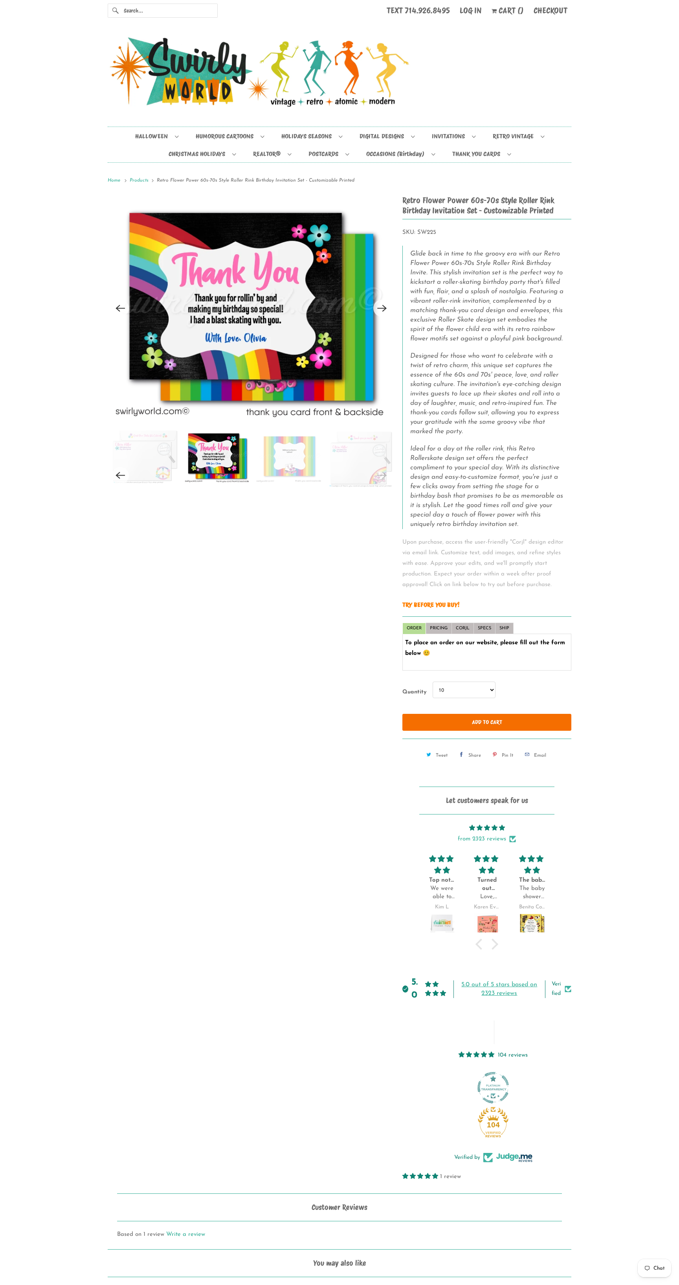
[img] (486, 828)
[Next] (382, 308)
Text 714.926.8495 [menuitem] (418, 10)
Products (140, 180)
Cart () (510, 10)
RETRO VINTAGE (515, 136)
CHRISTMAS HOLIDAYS (198, 154)
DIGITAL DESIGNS (383, 136)
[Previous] (120, 308)
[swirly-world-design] (339, 76)
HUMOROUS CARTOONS (226, 136)
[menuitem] (156, 136)
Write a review (185, 1234)
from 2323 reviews (482, 839)
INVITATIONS (450, 136)
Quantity (414, 692)
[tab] (414, 628)
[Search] (115, 11)
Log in (471, 10)
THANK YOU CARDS (477, 154)
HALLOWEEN (153, 136)
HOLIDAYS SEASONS (308, 136)
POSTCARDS (324, 154)
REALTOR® (268, 154)
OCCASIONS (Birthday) (397, 154)
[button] (480, 944)
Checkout (550, 10)
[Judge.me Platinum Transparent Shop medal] (493, 1087)
